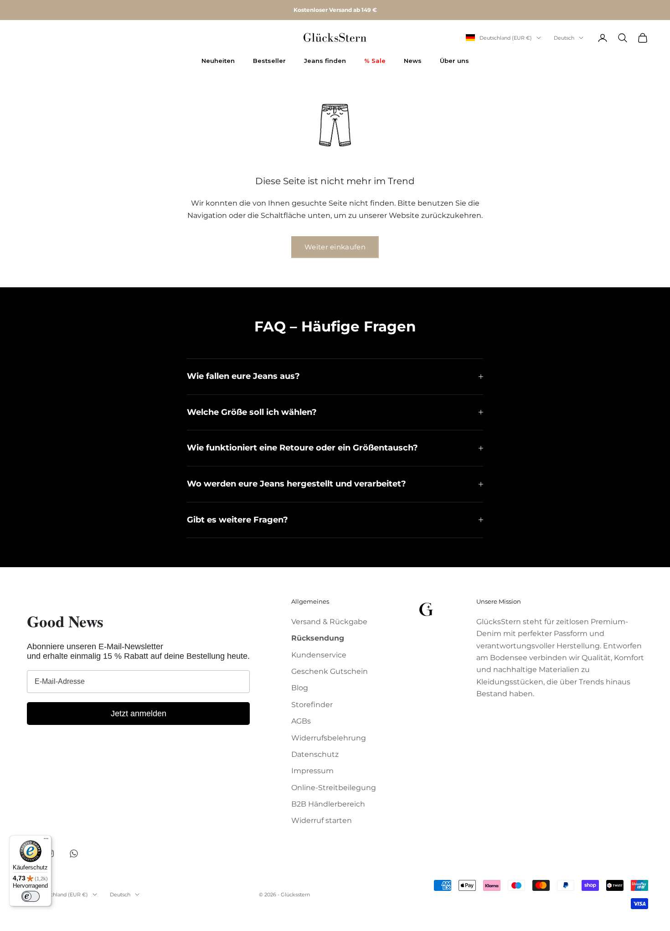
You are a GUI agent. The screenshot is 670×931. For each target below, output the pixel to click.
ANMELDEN (335, 533)
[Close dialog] (426, 365)
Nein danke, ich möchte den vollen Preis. (335, 556)
